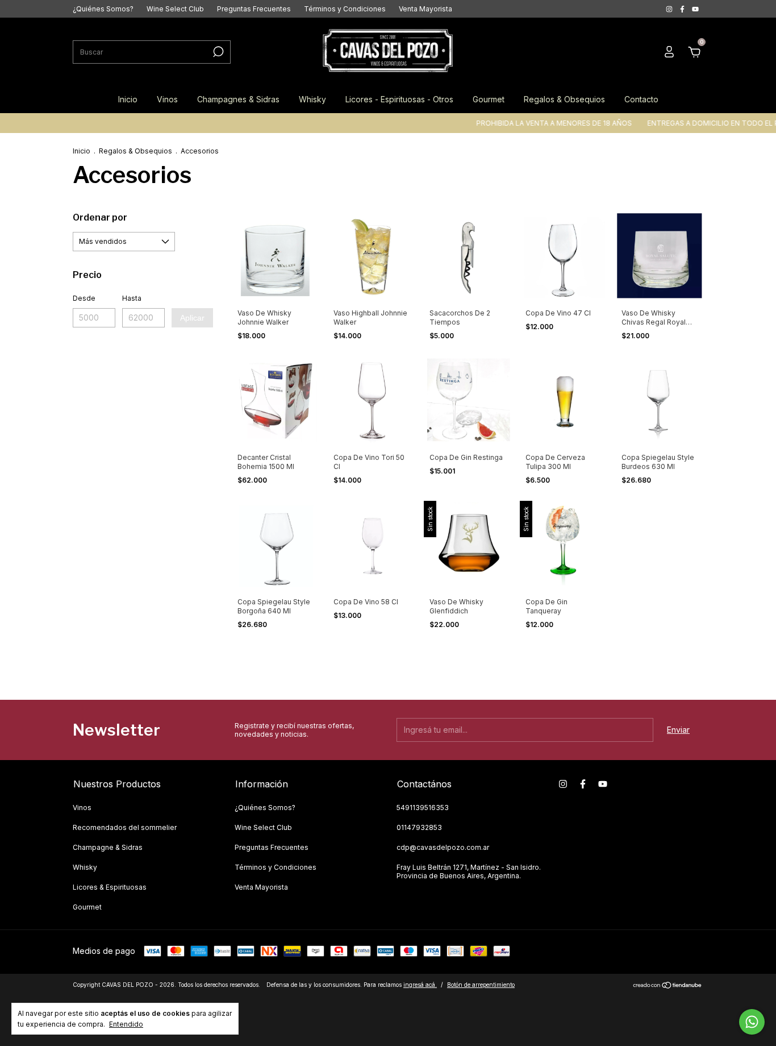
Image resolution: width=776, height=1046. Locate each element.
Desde (84, 298)
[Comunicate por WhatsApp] (752, 1022)
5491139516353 (423, 807)
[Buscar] (217, 51)
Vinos (167, 99)
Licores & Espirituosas (110, 887)
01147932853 (419, 827)
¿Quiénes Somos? (103, 9)
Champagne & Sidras (108, 847)
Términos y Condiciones (345, 9)
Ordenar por (100, 217)
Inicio (127, 99)
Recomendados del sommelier (125, 827)
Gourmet (488, 99)
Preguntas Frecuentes (254, 9)
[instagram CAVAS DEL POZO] (670, 9)
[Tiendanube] (667, 986)
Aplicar (192, 317)
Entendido (126, 1024)
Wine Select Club (175, 9)
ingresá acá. (420, 984)
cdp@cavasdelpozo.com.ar (443, 847)
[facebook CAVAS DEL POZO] (683, 9)
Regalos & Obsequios (564, 99)
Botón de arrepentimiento (481, 984)
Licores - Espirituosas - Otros (399, 99)
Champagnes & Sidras (238, 99)
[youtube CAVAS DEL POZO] (695, 9)
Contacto (641, 99)
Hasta (131, 298)
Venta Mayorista (425, 9)
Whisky (312, 99)
